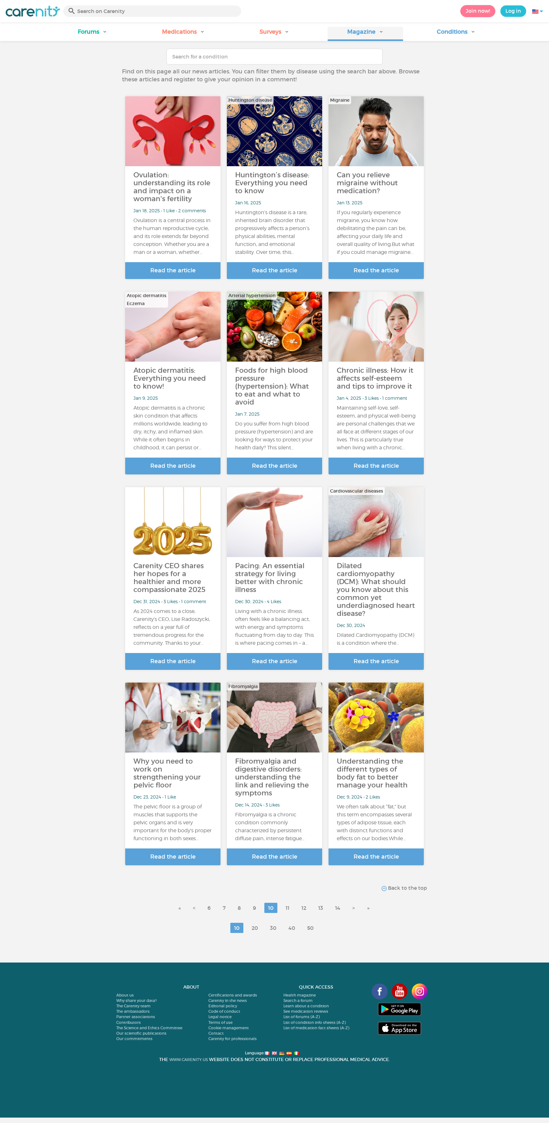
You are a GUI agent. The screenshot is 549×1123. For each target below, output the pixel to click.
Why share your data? (136, 1000)
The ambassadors (133, 1011)
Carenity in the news (227, 1000)
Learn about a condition (306, 1006)
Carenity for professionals (232, 1038)
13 (320, 908)
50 (310, 928)
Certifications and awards (232, 995)
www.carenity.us (188, 1059)
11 (287, 908)
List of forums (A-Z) (301, 1016)
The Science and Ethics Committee (149, 1027)
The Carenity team (133, 1006)
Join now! (478, 11)
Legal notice (220, 1016)
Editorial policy (222, 1006)
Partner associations (135, 1016)
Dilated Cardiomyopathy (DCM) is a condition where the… (375, 639)
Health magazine (299, 995)
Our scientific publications (141, 1033)
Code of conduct (224, 1011)
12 (304, 908)
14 (337, 908)
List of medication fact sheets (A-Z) (316, 1027)
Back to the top (407, 888)
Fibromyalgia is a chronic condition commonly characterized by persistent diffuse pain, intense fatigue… (270, 826)
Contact (216, 1033)
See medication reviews (305, 1011)
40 (291, 928)
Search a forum (298, 1000)
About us (125, 995)
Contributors (128, 1022)
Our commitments (134, 1038)
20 (255, 928)
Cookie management (228, 1027)
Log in (513, 11)
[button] (93, 34)
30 (273, 928)
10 (271, 908)
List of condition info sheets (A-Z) (314, 1022)
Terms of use (220, 1022)
